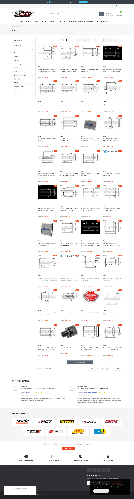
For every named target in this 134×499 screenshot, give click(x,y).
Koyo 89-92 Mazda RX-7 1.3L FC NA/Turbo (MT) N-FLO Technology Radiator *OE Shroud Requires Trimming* (46, 70)
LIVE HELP (68, 448)
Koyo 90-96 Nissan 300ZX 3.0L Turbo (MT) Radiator (112, 105)
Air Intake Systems (19, 64)
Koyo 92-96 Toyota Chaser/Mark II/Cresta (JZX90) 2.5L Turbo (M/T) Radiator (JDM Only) (46, 175)
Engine (36, 22)
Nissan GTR (17, 82)
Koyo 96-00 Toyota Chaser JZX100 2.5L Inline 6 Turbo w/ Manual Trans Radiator (90, 244)
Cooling (43, 22)
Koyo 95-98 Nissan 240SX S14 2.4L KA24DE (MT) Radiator (69, 244)
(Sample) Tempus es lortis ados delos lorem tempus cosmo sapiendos (38, 388)
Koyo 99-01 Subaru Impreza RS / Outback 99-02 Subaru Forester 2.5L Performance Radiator (69, 279)
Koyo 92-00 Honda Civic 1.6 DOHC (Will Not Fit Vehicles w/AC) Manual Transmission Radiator (90, 140)
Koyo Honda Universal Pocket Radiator (67, 314)
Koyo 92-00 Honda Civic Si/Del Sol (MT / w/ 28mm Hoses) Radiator (111, 139)
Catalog (28, 22)
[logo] (23, 14)
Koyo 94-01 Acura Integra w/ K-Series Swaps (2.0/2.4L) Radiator (69, 209)
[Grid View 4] (67, 40)
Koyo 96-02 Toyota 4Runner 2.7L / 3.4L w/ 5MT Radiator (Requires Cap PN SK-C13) (112, 244)
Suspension (72, 22)
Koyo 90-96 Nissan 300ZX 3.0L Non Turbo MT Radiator (90, 105)
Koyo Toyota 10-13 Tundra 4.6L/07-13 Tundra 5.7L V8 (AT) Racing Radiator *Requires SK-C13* (90, 349)
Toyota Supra (17, 79)
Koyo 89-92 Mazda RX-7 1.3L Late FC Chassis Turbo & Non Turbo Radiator (68, 70)
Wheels (16, 93)
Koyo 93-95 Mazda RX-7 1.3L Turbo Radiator (90, 174)
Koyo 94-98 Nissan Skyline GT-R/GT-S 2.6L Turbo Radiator (90, 209)
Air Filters (16, 60)
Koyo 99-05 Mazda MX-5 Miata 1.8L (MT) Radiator (112, 279)
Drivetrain (16, 67)
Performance (17, 45)
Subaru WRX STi (18, 90)
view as (54, 40)
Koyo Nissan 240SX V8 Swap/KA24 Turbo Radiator (112, 314)
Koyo (19, 26)
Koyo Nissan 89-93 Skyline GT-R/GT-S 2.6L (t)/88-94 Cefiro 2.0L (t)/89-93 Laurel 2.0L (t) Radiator (47, 349)
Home (21, 22)
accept (101, 491)
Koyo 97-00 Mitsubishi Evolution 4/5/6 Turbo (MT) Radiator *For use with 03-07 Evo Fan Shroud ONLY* (47, 279)
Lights (15, 71)
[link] (47, 55)
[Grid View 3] (63, 40)
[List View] (59, 40)
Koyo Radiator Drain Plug (66, 347)
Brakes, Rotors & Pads (85, 22)
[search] (101, 14)
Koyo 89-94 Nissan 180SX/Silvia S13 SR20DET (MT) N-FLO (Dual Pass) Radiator (112, 70)
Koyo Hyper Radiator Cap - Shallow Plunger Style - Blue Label (90, 314)
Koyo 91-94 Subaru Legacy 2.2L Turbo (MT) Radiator (68, 139)
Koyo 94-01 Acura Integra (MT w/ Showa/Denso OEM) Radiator (46, 209)
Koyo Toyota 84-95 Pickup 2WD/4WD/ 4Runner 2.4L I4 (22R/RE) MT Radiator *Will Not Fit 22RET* (112, 349)
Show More (81, 362)
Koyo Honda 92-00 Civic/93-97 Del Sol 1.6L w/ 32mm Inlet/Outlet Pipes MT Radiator (47, 314)
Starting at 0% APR (70, 2)
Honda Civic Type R (19, 86)
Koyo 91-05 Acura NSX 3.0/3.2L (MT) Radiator (47, 139)
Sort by (99, 40)
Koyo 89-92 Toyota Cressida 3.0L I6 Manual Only (90, 70)
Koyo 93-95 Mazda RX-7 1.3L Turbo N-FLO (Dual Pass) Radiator (69, 174)
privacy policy (117, 487)
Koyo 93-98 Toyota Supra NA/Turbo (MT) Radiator (112, 174)
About (110, 6)
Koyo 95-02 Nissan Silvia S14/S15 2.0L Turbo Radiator (111, 209)
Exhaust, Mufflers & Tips (57, 22)
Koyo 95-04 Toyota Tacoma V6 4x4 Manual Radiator (47, 244)
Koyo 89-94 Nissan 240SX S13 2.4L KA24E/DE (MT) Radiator (47, 105)
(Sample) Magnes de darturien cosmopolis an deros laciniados (93, 388)
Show (73, 40)
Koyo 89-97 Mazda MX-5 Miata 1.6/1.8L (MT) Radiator (67, 105)
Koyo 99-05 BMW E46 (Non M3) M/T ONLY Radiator (90, 279)
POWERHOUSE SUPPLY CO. (104, 22)
